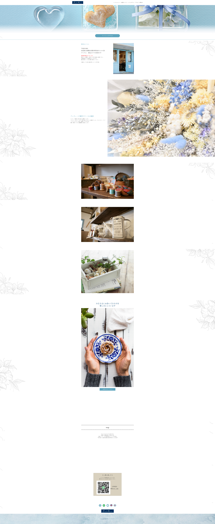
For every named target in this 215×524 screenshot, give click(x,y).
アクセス (137, 2)
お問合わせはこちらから (107, 389)
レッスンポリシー (131, 2)
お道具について (124, 2)
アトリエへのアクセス (107, 35)
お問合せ (141, 2)
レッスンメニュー (116, 2)
